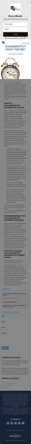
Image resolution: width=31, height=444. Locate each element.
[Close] (29, 2)
